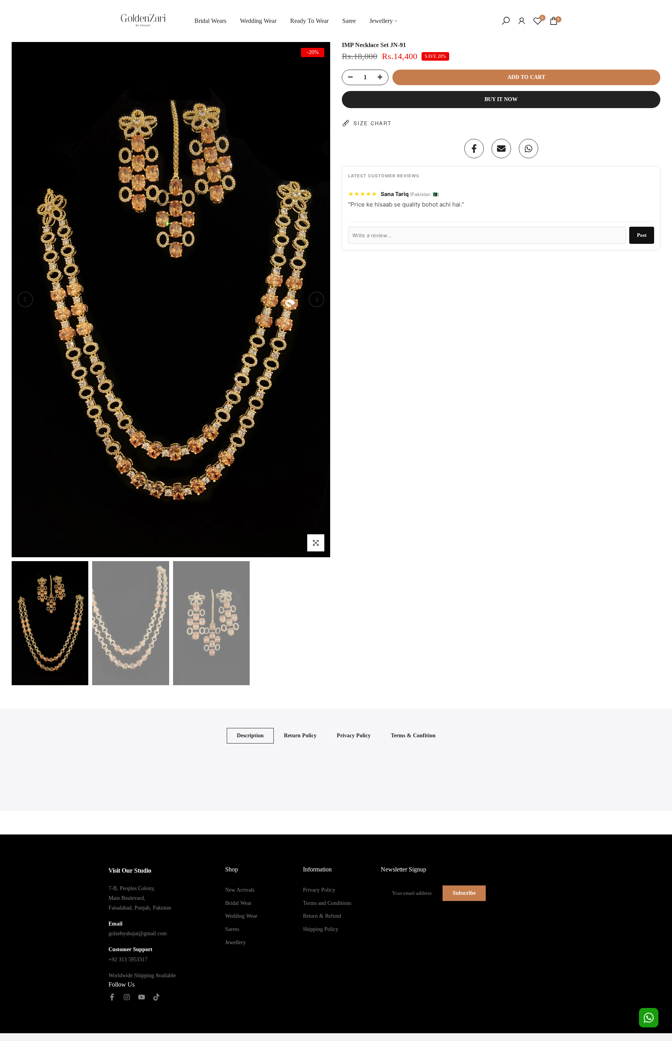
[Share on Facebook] (474, 148)
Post (641, 235)
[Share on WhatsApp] (528, 148)
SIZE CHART (373, 123)
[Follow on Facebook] (112, 997)
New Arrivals (239, 890)
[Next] (316, 299)
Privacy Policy (354, 735)
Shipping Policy (320, 929)
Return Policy (300, 735)
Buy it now (501, 99)
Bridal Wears (210, 20)
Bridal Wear (238, 903)
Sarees (232, 929)
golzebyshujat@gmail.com (137, 933)
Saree (349, 20)
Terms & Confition (413, 735)
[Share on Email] (501, 148)
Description (250, 735)
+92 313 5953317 (127, 959)
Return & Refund (322, 916)
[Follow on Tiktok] (156, 997)
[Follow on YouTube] (141, 997)
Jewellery (381, 20)
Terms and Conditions (327, 903)
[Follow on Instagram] (126, 997)
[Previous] (25, 299)
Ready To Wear (309, 20)
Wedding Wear (258, 20)
